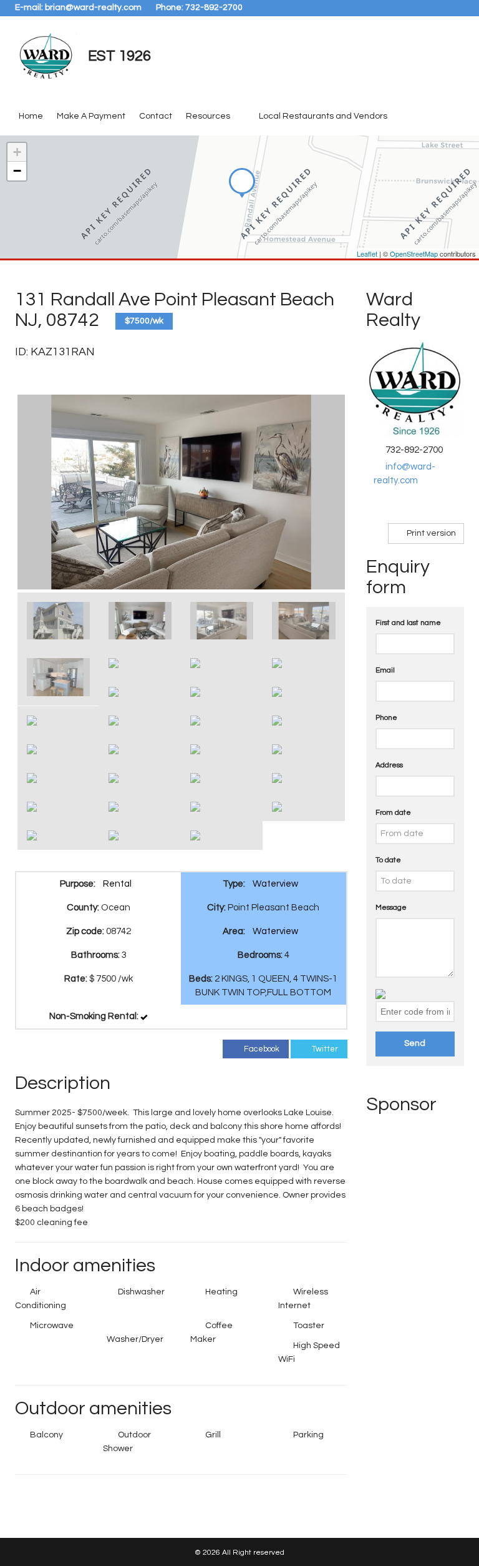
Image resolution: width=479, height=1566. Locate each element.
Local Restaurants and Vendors (323, 116)
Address (389, 765)
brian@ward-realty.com (93, 7)
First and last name (408, 623)
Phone (386, 718)
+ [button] (17, 152)
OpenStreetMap (414, 254)
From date (393, 813)
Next (326, 492)
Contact (155, 116)
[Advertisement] (416, 1311)
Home (31, 116)
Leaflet (367, 254)
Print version (430, 533)
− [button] (17, 171)
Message (391, 908)
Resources (208, 116)
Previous (36, 492)
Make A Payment (91, 116)
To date (388, 860)
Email (385, 670)
